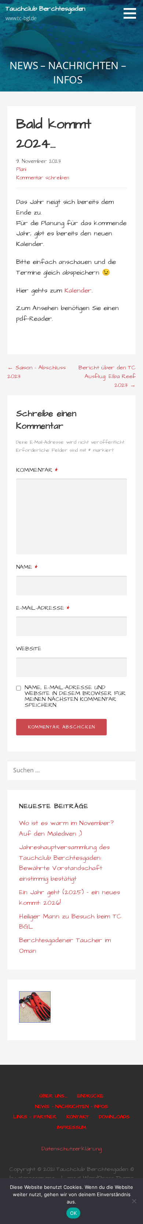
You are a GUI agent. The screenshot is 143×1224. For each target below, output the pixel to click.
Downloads (114, 1116)
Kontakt (77, 1116)
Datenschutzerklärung (71, 1149)
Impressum (71, 1127)
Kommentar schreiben (42, 178)
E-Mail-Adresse (42, 608)
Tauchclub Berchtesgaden (45, 8)
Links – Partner (34, 1116)
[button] (132, 13)
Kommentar (37, 470)
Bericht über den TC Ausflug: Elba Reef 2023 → (107, 376)
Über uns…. (53, 1096)
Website (28, 649)
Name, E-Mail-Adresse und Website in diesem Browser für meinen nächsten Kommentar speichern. (75, 696)
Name (26, 567)
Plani (21, 169)
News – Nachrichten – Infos (71, 1106)
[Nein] (134, 1201)
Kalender (78, 290)
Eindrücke (90, 1096)
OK (73, 1213)
